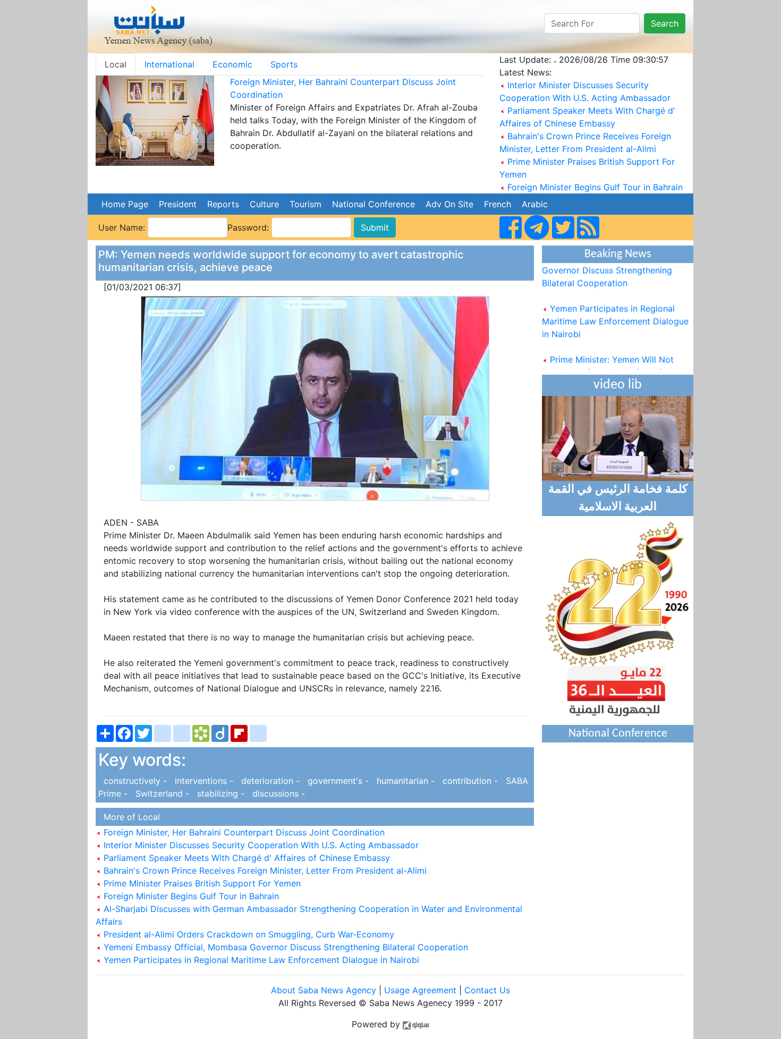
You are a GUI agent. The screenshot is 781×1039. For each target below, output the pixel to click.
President (178, 204)
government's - (336, 780)
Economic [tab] (232, 64)
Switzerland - (161, 793)
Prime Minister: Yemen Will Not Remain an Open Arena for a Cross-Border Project (613, 364)
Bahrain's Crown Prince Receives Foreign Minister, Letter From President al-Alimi (264, 870)
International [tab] (169, 64)
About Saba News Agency (325, 990)
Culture (264, 204)
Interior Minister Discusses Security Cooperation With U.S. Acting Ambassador (260, 845)
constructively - (133, 780)
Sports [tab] (284, 64)
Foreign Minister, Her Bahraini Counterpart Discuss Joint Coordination (243, 832)
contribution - (468, 780)
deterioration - (269, 780)
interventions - (202, 780)
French (497, 204)
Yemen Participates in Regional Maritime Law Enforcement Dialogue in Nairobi (260, 959)
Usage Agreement (420, 990)
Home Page (125, 204)
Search (664, 23)
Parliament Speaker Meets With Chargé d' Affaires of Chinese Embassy (245, 857)
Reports (223, 204)
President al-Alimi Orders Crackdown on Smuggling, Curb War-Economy (247, 934)
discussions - (276, 793)
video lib (617, 385)
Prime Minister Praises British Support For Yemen (201, 883)
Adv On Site (449, 204)
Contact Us (487, 990)
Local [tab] (115, 64)
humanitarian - (404, 780)
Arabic (534, 204)
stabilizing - (219, 793)
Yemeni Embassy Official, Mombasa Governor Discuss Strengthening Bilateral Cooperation (284, 947)
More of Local (129, 817)
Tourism (305, 204)
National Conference (373, 204)
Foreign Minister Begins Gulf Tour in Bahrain (595, 187)
